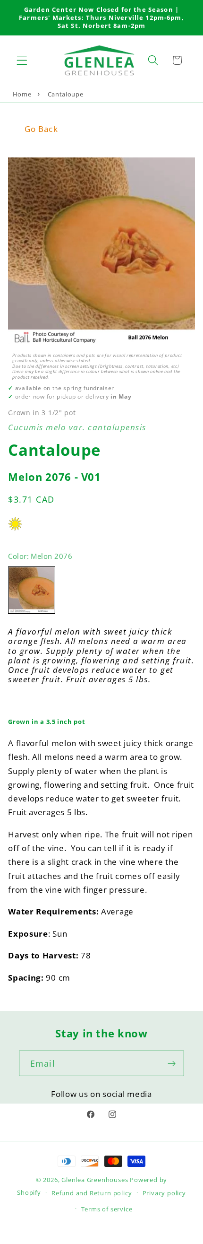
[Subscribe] (172, 1063)
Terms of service (107, 1209)
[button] (22, 60)
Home (22, 94)
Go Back (41, 128)
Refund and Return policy (91, 1193)
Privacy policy (164, 1193)
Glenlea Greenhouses (94, 1179)
